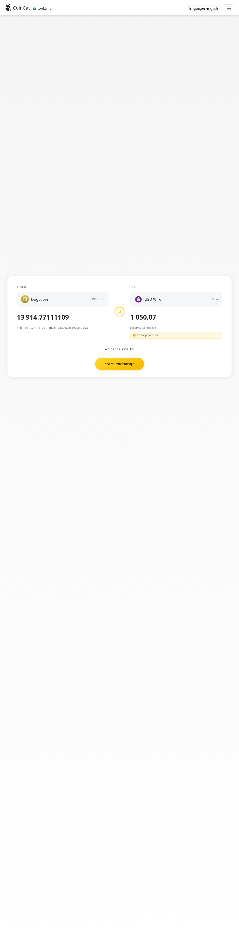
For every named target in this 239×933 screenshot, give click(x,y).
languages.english (203, 8)
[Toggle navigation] (229, 8)
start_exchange (120, 363)
